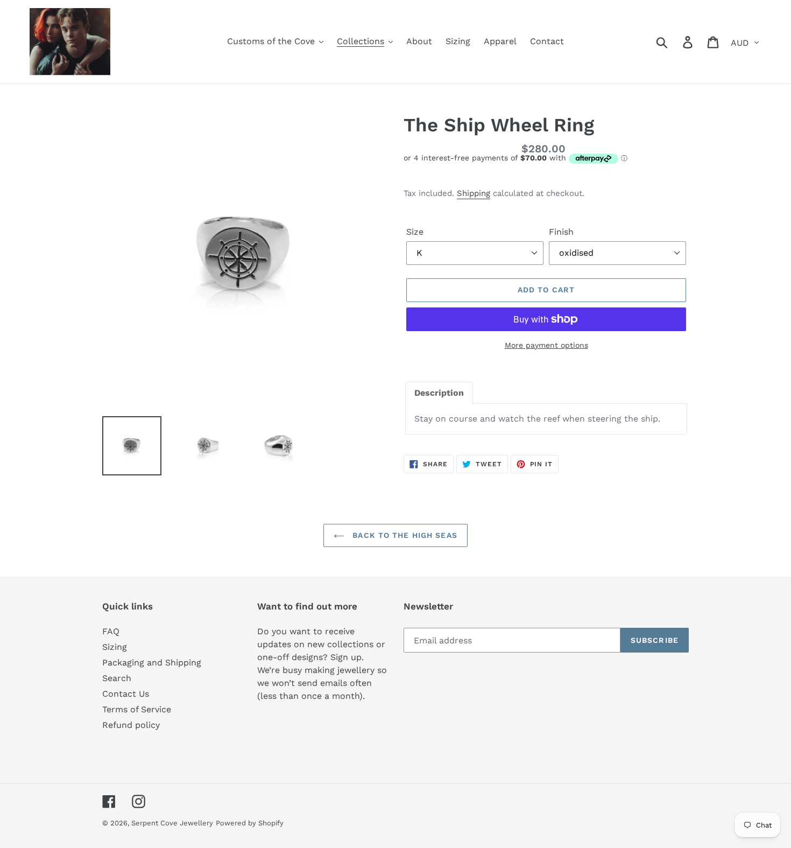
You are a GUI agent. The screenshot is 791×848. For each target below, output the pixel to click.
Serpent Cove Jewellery (172, 823)
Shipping (473, 193)
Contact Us (125, 694)
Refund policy (131, 725)
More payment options (546, 345)
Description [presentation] (439, 393)
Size (414, 232)
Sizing (114, 647)
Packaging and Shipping (151, 662)
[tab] (439, 393)
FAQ (110, 631)
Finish (561, 232)
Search (116, 678)
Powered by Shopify (250, 823)
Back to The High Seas (403, 535)
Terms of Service (136, 709)
